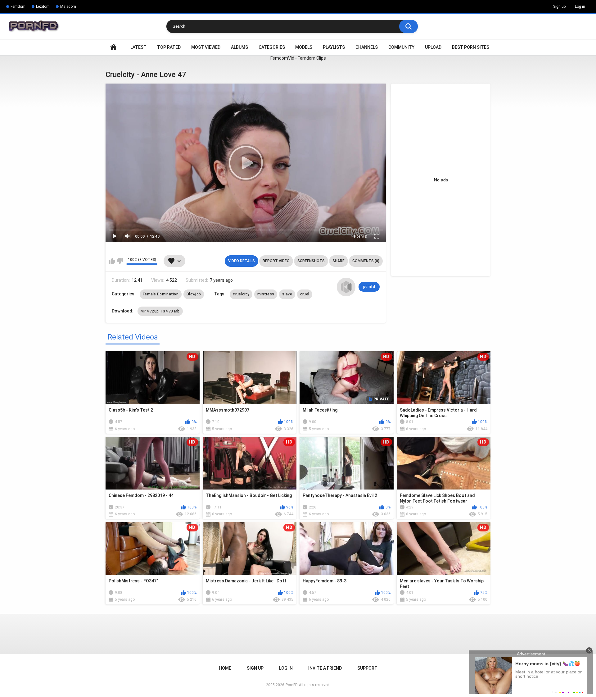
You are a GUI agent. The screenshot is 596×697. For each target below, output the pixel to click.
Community (401, 47)
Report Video (276, 261)
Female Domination (160, 294)
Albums (239, 47)
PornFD (360, 236)
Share (338, 261)
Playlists (334, 47)
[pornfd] (346, 287)
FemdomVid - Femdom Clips (298, 58)
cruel (304, 294)
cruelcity (241, 294)
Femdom (18, 6)
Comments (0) (365, 261)
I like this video (112, 261)
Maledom (68, 6)
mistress (265, 294)
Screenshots (311, 261)
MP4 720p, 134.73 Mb (160, 311)
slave (287, 294)
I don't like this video (120, 261)
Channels (366, 47)
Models (303, 47)
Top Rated (169, 47)
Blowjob (194, 294)
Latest (138, 47)
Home (113, 47)
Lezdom (43, 6)
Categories (272, 47)
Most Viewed (205, 47)
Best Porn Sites (470, 47)
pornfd (369, 287)
